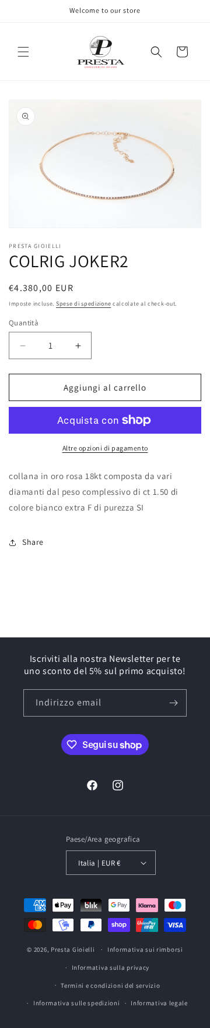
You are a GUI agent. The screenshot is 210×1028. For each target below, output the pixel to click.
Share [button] (33, 542)
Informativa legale (159, 1003)
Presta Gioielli (73, 949)
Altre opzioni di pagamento (105, 448)
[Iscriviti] (173, 703)
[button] (23, 52)
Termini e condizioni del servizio (110, 985)
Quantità (23, 323)
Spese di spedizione (83, 303)
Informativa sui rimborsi (145, 949)
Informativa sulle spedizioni (76, 1003)
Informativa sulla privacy (111, 967)
